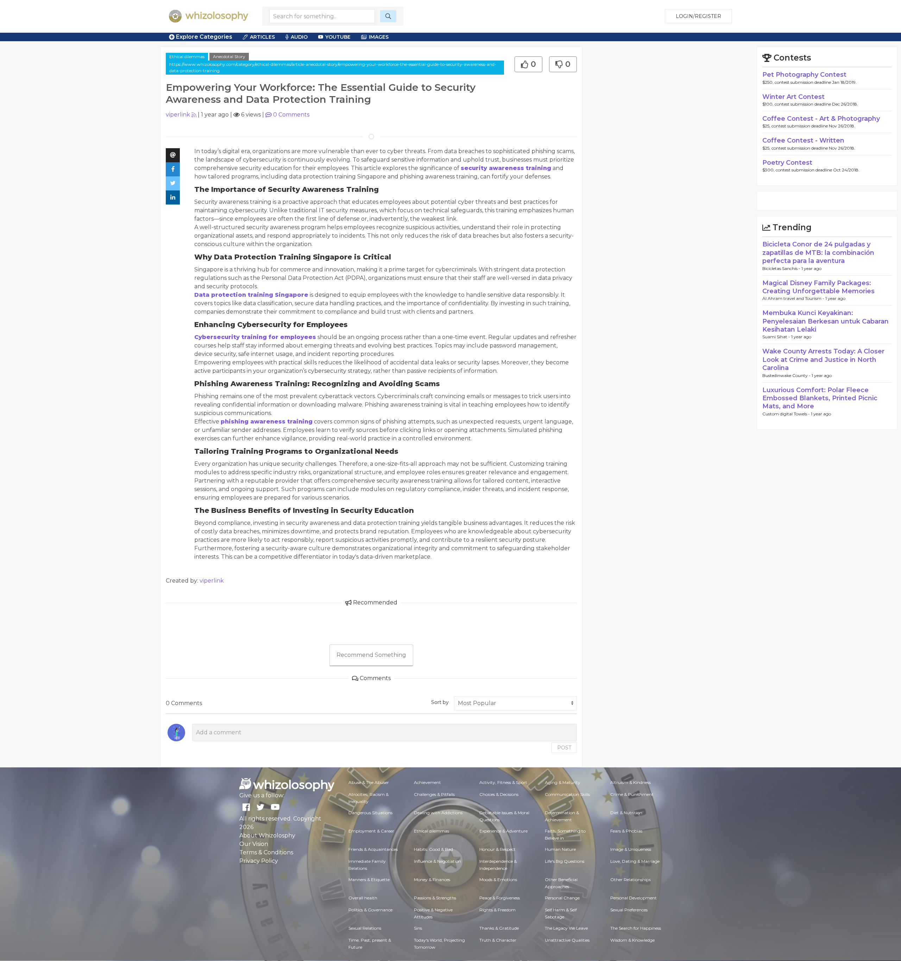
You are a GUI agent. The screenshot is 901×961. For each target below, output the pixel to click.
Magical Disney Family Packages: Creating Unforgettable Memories (818, 287)
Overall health (362, 897)
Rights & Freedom (497, 909)
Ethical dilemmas (186, 56)
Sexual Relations (364, 928)
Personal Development (633, 897)
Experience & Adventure (503, 831)
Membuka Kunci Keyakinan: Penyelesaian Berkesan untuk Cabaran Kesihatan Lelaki (825, 321)
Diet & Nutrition (626, 812)
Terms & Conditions (266, 852)
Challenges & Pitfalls (434, 794)
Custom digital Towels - (786, 413)
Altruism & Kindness (630, 782)
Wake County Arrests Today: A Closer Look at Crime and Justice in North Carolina (823, 359)
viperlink (178, 114)
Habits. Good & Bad (433, 849)
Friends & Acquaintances (373, 849)
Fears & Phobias (626, 831)
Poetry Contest (787, 163)
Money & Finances (432, 879)
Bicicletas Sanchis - (781, 268)
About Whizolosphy (267, 835)
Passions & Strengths (435, 897)
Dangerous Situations (370, 812)
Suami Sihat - (776, 336)
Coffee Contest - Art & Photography (821, 119)
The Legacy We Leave (566, 928)
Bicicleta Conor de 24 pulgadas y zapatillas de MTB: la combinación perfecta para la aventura (818, 252)
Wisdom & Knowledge (632, 940)
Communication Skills (567, 794)
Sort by (440, 702)
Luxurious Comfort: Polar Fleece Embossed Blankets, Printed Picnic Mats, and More (819, 398)
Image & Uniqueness (630, 849)
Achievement (427, 782)
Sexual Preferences (629, 909)
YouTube (338, 37)
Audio (299, 37)
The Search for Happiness (635, 928)
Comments (291, 114)
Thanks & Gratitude (499, 928)
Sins (418, 928)
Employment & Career (371, 831)
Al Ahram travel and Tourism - (793, 298)
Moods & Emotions (498, 879)
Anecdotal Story (229, 56)
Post (564, 748)
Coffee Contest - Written (803, 140)
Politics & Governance (370, 909)
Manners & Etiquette (369, 879)
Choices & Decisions (498, 794)
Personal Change (562, 897)
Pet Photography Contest (804, 74)
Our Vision (253, 844)
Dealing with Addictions (438, 812)
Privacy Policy (258, 861)
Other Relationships (630, 879)
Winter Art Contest (793, 97)
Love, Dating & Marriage (635, 861)
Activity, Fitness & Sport (503, 782)
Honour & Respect (497, 849)
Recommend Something (371, 655)
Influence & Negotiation (437, 861)
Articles (262, 37)
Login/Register (698, 16)
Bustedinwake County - (787, 375)
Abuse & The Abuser (368, 782)
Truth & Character (497, 940)
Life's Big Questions (564, 861)
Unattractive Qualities (567, 940)
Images (379, 37)
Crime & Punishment (632, 794)
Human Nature (560, 849)
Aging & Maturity (562, 782)
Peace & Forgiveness (499, 897)
